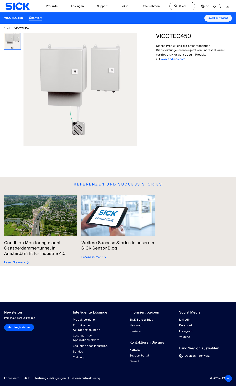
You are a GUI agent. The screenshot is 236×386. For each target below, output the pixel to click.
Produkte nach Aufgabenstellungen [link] (86, 327)
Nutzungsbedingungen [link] (50, 378)
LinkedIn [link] (185, 320)
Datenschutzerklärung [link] (85, 378)
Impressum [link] (12, 378)
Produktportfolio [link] (84, 320)
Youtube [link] (184, 337)
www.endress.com (173, 59)
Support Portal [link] (139, 356)
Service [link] (78, 352)
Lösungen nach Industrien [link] (90, 346)
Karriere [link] (135, 331)
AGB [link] (27, 378)
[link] (18, 6)
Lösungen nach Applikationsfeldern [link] (86, 338)
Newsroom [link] (137, 325)
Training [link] (78, 357)
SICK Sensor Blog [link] (141, 320)
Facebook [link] (186, 325)
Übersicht (35, 18)
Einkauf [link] (134, 361)
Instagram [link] (186, 331)
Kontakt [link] (135, 350)
